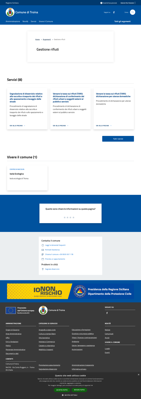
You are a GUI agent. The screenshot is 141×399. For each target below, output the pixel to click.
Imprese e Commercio (47, 341)
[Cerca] (132, 12)
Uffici (8, 337)
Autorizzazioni (77, 349)
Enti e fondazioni (12, 341)
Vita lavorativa (44, 337)
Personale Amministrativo (15, 349)
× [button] (138, 375)
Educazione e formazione (81, 329)
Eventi (107, 352)
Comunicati (109, 333)
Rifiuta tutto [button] (79, 390)
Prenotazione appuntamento (49, 365)
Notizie (107, 329)
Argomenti (47, 39)
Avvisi (107, 337)
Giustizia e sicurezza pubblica (83, 333)
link (92, 385)
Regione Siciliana (12, 3)
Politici (8, 345)
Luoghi (107, 348)
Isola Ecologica (17, 173)
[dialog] (70, 385)
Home (37, 39)
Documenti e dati (12, 353)
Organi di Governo (12, 329)
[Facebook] (113, 12)
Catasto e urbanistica (47, 345)
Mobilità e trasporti (46, 349)
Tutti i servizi (118, 138)
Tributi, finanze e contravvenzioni (84, 337)
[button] (70, 395)
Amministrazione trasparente (83, 365)
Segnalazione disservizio (48, 369)
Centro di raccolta (17, 169)
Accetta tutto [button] (62, 390)
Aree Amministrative (13, 333)
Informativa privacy (79, 369)
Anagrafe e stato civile (47, 329)
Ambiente (75, 341)
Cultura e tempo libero (47, 333)
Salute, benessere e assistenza (83, 345)
